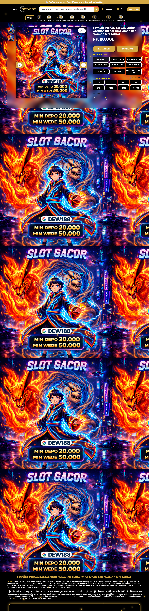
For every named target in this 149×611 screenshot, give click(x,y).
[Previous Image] (20, 65)
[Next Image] (83, 65)
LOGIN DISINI (127, 49)
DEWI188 (11, 582)
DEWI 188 (16, 598)
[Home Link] (28, 9)
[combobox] (66, 9)
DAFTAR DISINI (104, 49)
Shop (15, 9)
